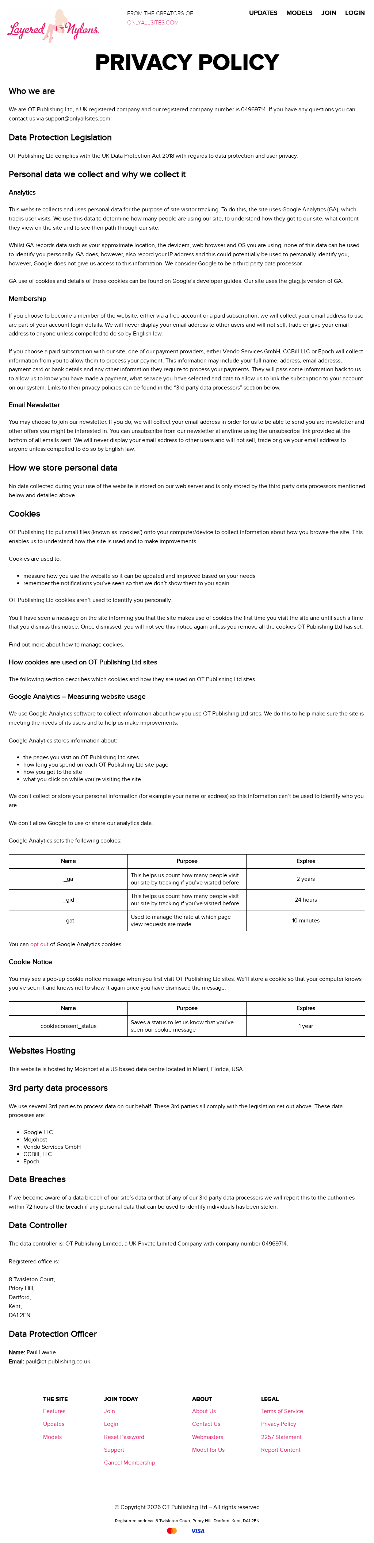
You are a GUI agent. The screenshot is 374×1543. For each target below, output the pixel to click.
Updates (53, 1424)
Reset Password (124, 1437)
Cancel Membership (129, 1462)
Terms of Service (282, 1411)
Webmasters (207, 1437)
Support (114, 1450)
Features (54, 1411)
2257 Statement (281, 1437)
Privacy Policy (278, 1424)
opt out (39, 944)
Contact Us (206, 1424)
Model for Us (208, 1450)
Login (111, 1424)
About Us (204, 1411)
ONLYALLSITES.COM (153, 22)
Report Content (281, 1450)
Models (52, 1437)
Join (109, 1411)
